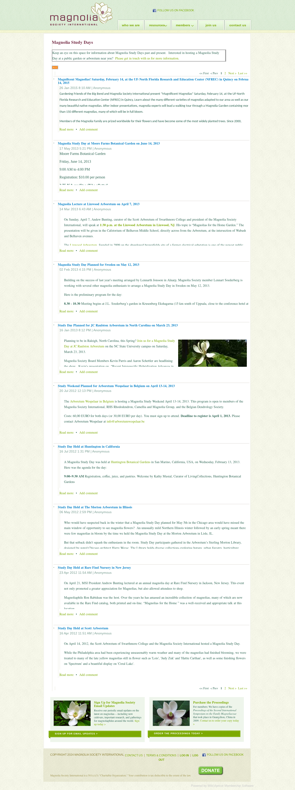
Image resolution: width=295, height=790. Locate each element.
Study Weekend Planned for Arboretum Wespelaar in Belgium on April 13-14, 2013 (116, 385)
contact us (237, 25)
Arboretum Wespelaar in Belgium (92, 401)
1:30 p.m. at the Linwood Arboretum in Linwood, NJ (137, 224)
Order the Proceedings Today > (178, 733)
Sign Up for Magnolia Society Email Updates (114, 704)
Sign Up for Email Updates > (76, 733)
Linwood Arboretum (83, 245)
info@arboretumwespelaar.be (126, 421)
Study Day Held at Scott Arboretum (83, 628)
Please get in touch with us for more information (146, 58)
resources (157, 25)
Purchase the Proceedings (211, 702)
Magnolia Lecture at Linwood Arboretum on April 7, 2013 (98, 203)
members (183, 25)
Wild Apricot (216, 785)
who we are (131, 25)
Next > (232, 73)
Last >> (243, 73)
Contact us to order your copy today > (216, 722)
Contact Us (134, 755)
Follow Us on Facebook (175, 10)
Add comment (88, 129)
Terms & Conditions (161, 755)
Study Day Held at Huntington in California (89, 446)
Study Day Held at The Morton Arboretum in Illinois (95, 507)
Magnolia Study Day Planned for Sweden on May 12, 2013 (98, 264)
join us (211, 25)
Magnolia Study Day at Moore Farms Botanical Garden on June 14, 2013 (109, 143)
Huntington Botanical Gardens (130, 462)
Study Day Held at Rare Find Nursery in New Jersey (94, 567)
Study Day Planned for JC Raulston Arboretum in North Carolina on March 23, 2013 (118, 325)
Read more (66, 129)
